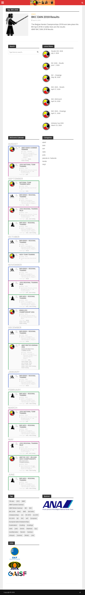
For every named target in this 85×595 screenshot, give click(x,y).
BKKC (19, 511)
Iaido (10, 528)
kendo (22, 528)
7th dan (11, 501)
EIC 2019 (11, 518)
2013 (17, 501)
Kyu (36, 528)
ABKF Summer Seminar (16, 505)
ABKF (23, 501)
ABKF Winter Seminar (15, 508)
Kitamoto (29, 528)
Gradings (30, 525)
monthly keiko (13, 532)
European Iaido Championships (19, 522)
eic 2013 (35, 515)
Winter (27, 535)
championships (14, 515)
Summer (19, 535)
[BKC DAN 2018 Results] (17, 24)
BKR (24, 511)
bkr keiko (31, 511)
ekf (27, 518)
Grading (22, 525)
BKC (30, 508)
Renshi (23, 532)
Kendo (33, 14)
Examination (13, 525)
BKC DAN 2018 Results (45, 17)
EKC (22, 518)
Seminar (30, 532)
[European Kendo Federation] (14, 553)
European (34, 518)
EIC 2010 (28, 515)
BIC (26, 508)
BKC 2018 (12, 511)
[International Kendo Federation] (14, 565)
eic (22, 515)
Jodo (16, 528)
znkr (32, 535)
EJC (18, 518)
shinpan (11, 535)
